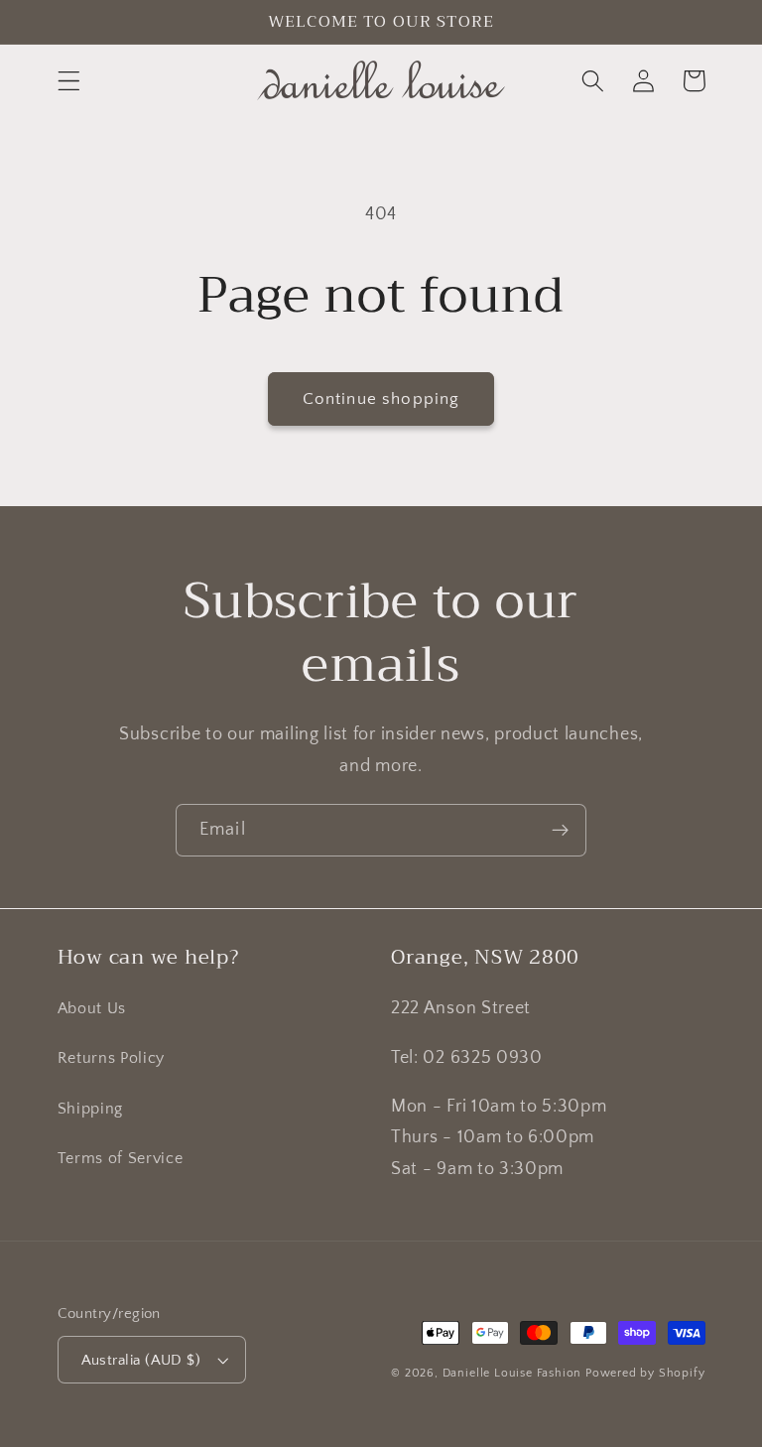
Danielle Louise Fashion (512, 1373)
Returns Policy (112, 1058)
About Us (92, 1008)
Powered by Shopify (645, 1373)
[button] (69, 81)
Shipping (91, 1109)
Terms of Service (121, 1158)
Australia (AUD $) (141, 1360)
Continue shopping (381, 398)
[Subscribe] (560, 830)
